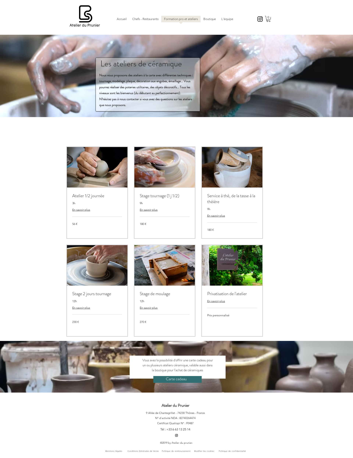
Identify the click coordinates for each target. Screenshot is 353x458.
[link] (97, 196)
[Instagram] (260, 19)
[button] (268, 19)
